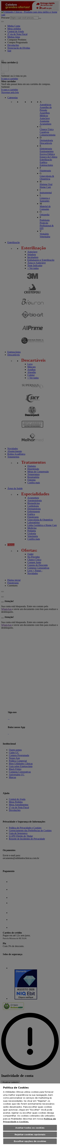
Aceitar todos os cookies (29, 1128)
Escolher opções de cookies (30, 1141)
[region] (30, 1114)
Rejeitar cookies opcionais (30, 1134)
